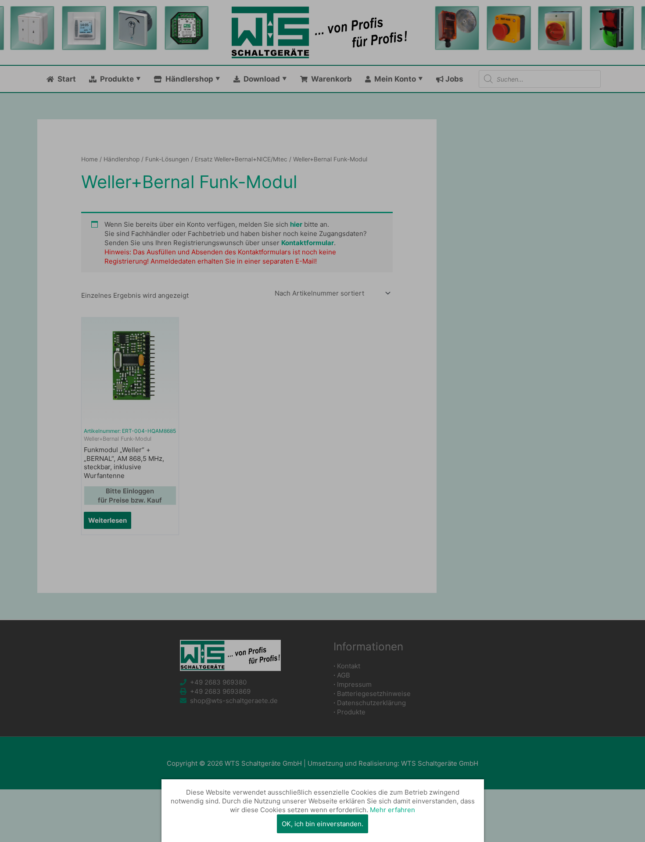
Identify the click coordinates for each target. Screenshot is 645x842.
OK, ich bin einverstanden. (322, 824)
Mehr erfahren (392, 810)
